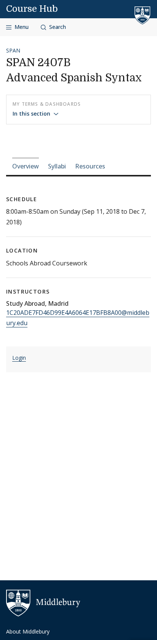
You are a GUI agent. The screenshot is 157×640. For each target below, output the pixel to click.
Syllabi (57, 166)
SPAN (13, 50)
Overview (25, 166)
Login (19, 357)
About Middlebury (28, 631)
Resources (90, 166)
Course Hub (32, 8)
